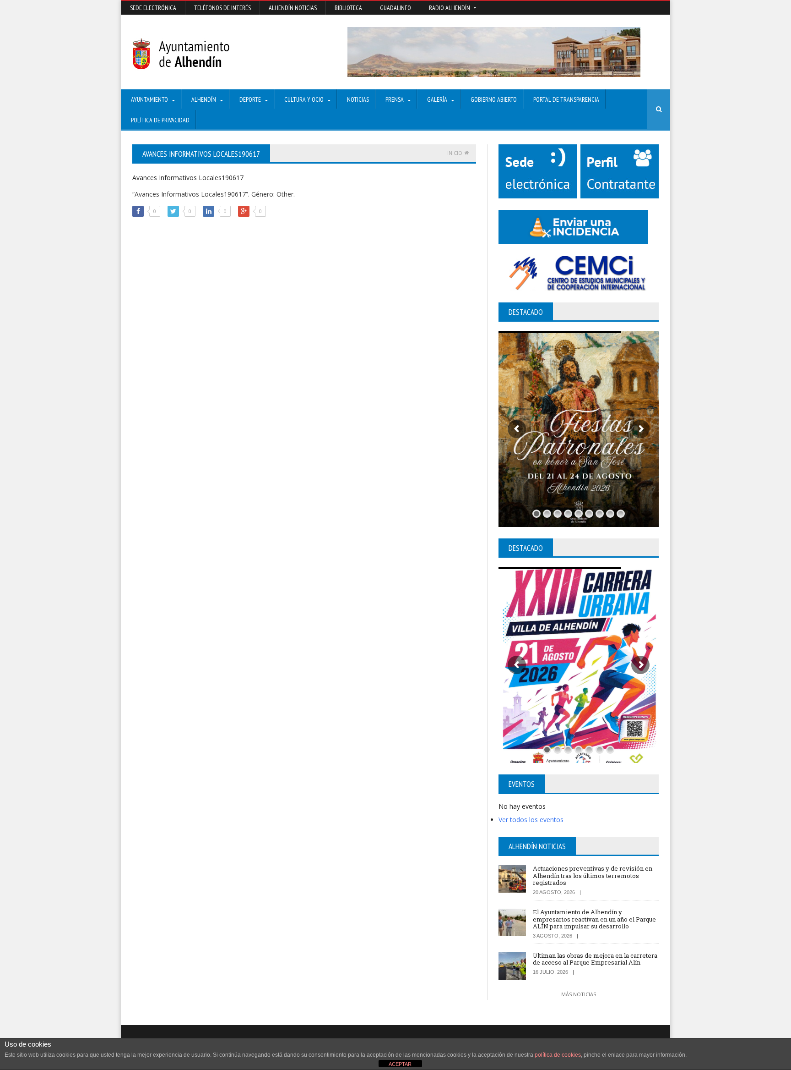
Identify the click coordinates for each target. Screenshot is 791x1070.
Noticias (358, 99)
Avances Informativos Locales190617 (188, 177)
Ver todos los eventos (530, 819)
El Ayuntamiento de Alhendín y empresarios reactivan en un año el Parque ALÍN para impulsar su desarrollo (594, 919)
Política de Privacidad (160, 120)
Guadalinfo (395, 8)
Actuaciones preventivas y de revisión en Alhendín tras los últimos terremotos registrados (592, 875)
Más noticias (578, 994)
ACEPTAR (400, 1064)
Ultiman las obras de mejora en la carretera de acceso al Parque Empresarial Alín (595, 959)
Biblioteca (348, 8)
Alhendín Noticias (293, 8)
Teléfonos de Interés (222, 8)
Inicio (454, 152)
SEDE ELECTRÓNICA (153, 8)
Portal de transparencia (566, 99)
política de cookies (558, 1055)
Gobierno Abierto (494, 99)
